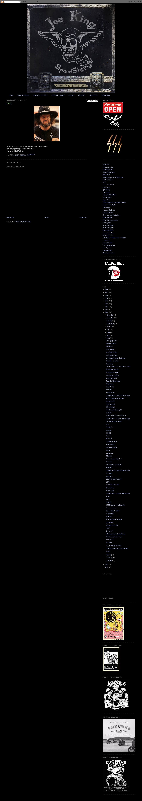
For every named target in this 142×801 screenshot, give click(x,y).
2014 (107, 301)
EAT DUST (106, 192)
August (109, 326)
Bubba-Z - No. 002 (112, 525)
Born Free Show (108, 228)
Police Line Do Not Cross (114, 537)
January (109, 560)
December (110, 315)
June (108, 332)
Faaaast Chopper (111, 508)
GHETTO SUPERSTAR (113, 479)
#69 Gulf (109, 439)
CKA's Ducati (110, 407)
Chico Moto (106, 187)
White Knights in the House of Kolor (114, 202)
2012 (107, 307)
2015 (107, 298)
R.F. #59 (109, 542)
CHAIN (108, 433)
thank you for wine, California (115, 358)
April (108, 338)
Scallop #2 (109, 540)
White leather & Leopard (114, 519)
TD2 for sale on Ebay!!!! (114, 410)
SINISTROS (93, 95)
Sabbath (109, 390)
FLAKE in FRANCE (112, 485)
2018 (107, 289)
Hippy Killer (106, 200)
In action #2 (110, 514)
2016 (107, 295)
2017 (107, 292)
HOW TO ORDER (23, 95)
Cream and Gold (111, 378)
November (110, 318)
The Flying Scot (111, 341)
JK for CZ (109, 531)
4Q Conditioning (108, 167)
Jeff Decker (106, 207)
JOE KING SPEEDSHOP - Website (114, 238)
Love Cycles (107, 223)
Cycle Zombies (107, 180)
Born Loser (106, 174)
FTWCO (108, 456)
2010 (107, 312)
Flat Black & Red (111, 355)
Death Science (107, 217)
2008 (107, 567)
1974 (107, 482)
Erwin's (108, 436)
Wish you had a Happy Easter (115, 534)
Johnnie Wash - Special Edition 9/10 (118, 395)
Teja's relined (110, 404)
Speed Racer (110, 392)
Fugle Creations (108, 212)
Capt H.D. (109, 476)
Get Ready (109, 364)
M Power (109, 473)
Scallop (108, 430)
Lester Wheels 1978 (112, 511)
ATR (104, 182)
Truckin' (108, 502)
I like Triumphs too (112, 361)
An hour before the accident (115, 398)
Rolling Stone (110, 444)
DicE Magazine (107, 169)
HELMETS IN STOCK (40, 95)
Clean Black (110, 349)
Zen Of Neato (107, 197)
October (109, 321)
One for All (109, 453)
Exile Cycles (107, 248)
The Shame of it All (109, 245)
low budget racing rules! (113, 421)
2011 (107, 309)
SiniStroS (106, 164)
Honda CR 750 (107, 243)
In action (109, 462)
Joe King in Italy (111, 441)
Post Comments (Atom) (23, 221)
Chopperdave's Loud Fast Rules (113, 177)
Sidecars (109, 467)
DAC (9, 103)
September (110, 324)
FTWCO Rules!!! (111, 343)
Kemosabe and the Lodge (111, 215)
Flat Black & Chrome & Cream (116, 416)
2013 (107, 304)
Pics (107, 424)
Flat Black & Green (112, 375)
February (110, 558)
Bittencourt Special (112, 369)
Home (47, 217)
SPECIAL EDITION (58, 95)
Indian (108, 450)
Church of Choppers (109, 172)
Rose (108, 551)
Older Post (83, 217)
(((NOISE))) (106, 190)
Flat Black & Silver (112, 372)
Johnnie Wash (107, 250)
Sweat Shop (110, 491)
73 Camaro (109, 522)
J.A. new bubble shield (113, 545)
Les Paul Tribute (111, 352)
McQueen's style (111, 447)
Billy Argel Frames (108, 253)
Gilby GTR (106, 240)
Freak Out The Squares (110, 220)
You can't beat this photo (114, 459)
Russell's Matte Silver (113, 381)
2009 (107, 564)
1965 (107, 528)
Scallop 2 (109, 427)
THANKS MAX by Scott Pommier (117, 548)
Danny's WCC (110, 401)
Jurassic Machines (109, 210)
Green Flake (110, 488)
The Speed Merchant (109, 195)
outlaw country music (21, 155)
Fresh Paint (110, 387)
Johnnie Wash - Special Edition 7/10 (118, 470)
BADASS (109, 346)
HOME (11, 95)
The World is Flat (108, 185)
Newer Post (10, 217)
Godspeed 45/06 (108, 230)
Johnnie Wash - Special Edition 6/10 (118, 493)
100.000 (108, 413)
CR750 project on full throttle (115, 505)
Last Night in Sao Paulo (113, 465)
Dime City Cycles (108, 225)
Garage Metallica (108, 233)
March (109, 555)
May (108, 335)
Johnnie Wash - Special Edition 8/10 (118, 418)
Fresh (108, 496)
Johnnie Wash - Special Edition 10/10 (118, 366)
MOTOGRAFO (107, 235)
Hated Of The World (109, 205)
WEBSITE (81, 95)
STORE (71, 95)
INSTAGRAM (106, 95)
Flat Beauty (110, 384)
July (108, 329)
